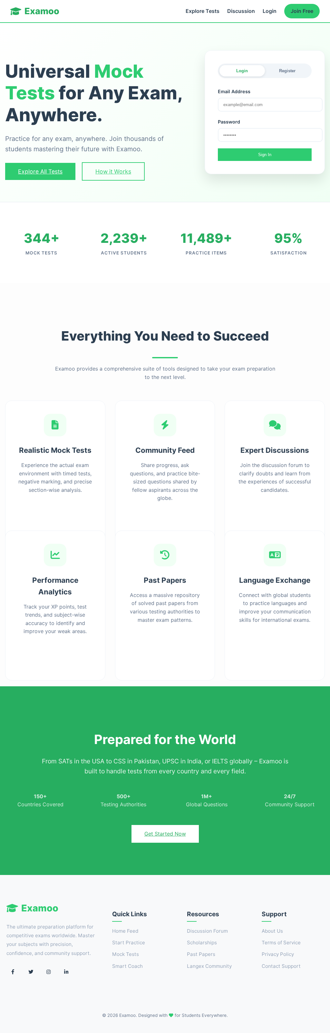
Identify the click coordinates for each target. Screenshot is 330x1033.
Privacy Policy (278, 954)
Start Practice (128, 942)
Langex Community (209, 966)
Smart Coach (127, 966)
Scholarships (202, 942)
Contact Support (281, 966)
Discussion (241, 11)
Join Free (302, 11)
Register (287, 70)
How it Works (113, 171)
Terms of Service (281, 942)
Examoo (41, 11)
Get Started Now (165, 833)
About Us (272, 931)
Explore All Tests (40, 171)
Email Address (234, 91)
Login (270, 11)
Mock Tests (125, 954)
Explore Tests (202, 11)
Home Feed (125, 931)
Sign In (264, 154)
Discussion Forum (207, 931)
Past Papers (201, 954)
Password (229, 121)
